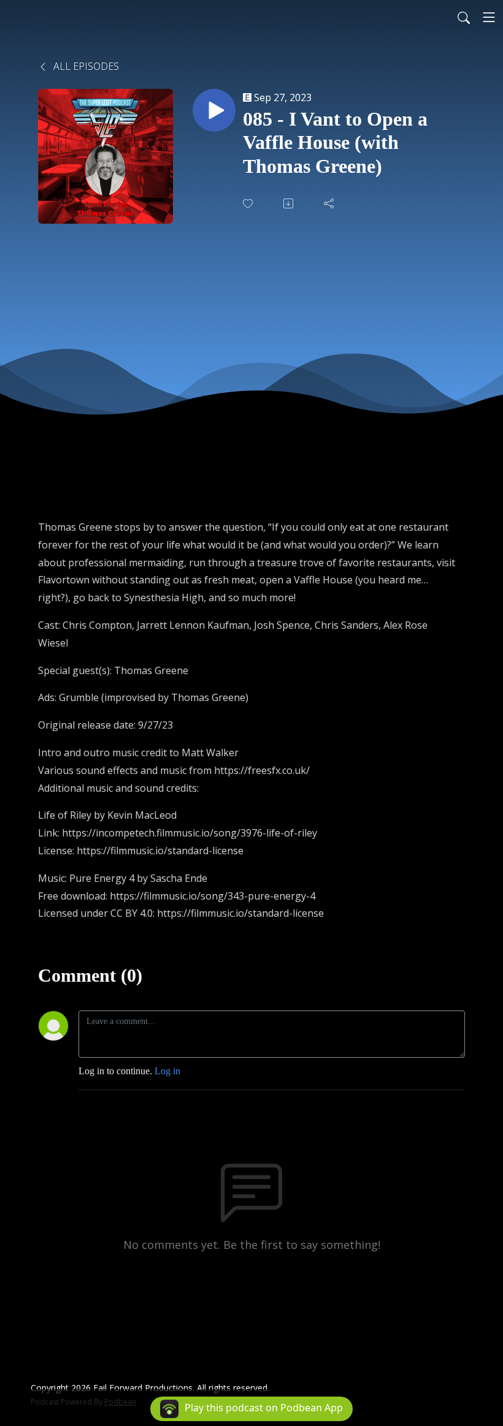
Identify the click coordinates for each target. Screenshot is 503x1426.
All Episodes (85, 66)
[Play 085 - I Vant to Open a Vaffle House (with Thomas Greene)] (214, 110)
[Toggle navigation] (489, 17)
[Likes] (249, 203)
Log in (167, 1071)
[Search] (464, 17)
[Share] (330, 203)
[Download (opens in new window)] (289, 203)
